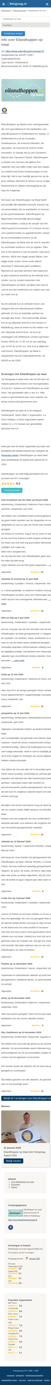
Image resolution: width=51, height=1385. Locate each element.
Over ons (22, 1380)
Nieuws (14, 1187)
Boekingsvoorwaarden (34, 1375)
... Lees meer (17, 660)
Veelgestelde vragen (9, 1380)
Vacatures (11, 1375)
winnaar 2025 (34, 1259)
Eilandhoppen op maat (12, 19)
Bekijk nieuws (13, 1161)
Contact (47, 1380)
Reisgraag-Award (9, 455)
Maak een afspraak (34, 1380)
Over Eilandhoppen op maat (22, 1182)
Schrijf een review (13, 33)
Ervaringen (7, 25)
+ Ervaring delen (12, 490)
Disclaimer (20, 1375)
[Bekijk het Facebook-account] (10, 1227)
